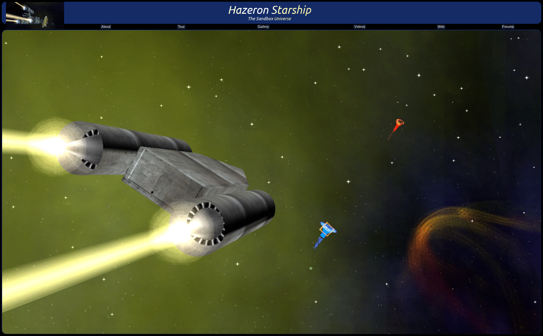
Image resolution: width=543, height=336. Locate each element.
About (105, 26)
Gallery (263, 26)
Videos (359, 26)
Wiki (441, 26)
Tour (181, 26)
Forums (508, 26)
